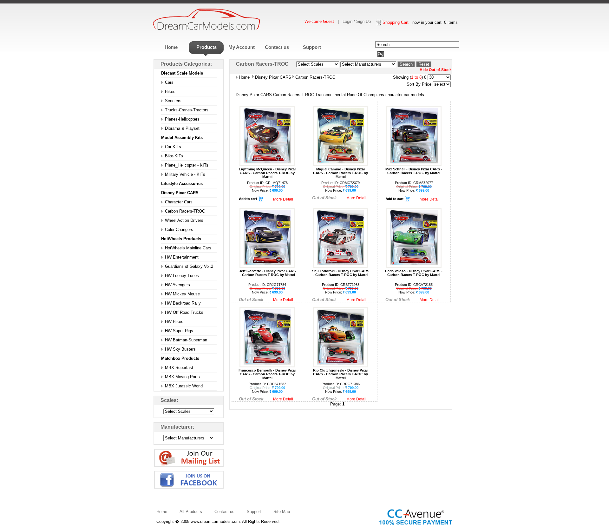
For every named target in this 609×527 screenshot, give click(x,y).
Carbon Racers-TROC (183, 211)
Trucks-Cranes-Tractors (184, 110)
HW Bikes (172, 321)
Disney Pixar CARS (272, 77)
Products (206, 47)
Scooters (171, 100)
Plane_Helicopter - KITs (184, 165)
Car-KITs (171, 146)
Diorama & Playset (180, 128)
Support (312, 47)
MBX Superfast (177, 367)
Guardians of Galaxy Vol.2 (187, 266)
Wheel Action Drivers (182, 220)
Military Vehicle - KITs (183, 174)
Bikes (168, 91)
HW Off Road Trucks (182, 312)
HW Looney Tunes (180, 275)
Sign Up (363, 21)
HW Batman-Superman (184, 340)
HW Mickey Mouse (180, 294)
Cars (167, 82)
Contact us (277, 47)
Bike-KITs (172, 156)
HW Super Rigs (177, 330)
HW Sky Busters (178, 349)
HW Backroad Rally (181, 303)
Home (171, 47)
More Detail (283, 199)
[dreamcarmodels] (206, 29)
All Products (191, 511)
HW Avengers (175, 284)
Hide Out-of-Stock (436, 70)
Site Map (281, 511)
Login (347, 21)
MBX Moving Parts (180, 376)
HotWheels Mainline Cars (186, 248)
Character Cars (177, 202)
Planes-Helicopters (180, 119)
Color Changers (177, 229)
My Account (241, 47)
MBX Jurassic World (182, 386)
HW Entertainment (180, 257)
